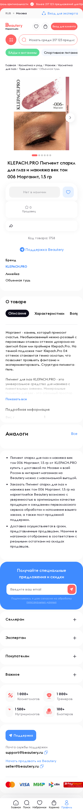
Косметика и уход (30, 65)
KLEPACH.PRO (16, 266)
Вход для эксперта (62, 13)
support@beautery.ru (24, 752)
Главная (11, 65)
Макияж (50, 65)
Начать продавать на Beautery (31, 761)
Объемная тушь (49, 69)
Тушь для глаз (27, 69)
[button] (70, 117)
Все (74, 433)
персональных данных (41, 602)
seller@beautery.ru (22, 766)
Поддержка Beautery (44, 249)
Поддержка (23, 735)
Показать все (16, 399)
